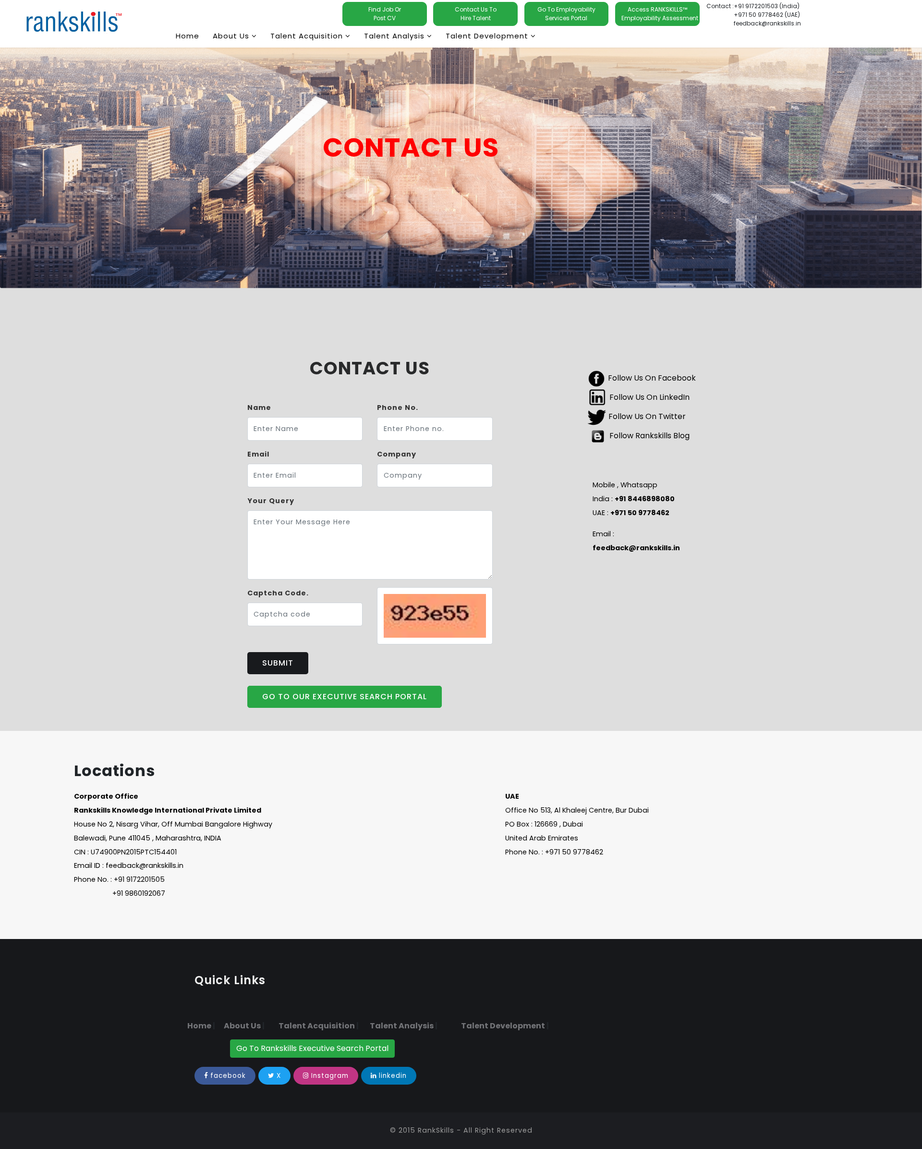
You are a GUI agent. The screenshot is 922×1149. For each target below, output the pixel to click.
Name (259, 407)
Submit (277, 662)
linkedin (393, 1075)
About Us (242, 1025)
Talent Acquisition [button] (307, 36)
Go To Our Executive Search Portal (344, 696)
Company (396, 454)
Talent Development (503, 1025)
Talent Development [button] (488, 36)
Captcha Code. (278, 593)
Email (258, 454)
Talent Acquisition (317, 1025)
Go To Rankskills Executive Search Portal (312, 1048)
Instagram (330, 1075)
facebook (228, 1075)
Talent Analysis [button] (395, 36)
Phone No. (397, 407)
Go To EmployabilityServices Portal (566, 13)
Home (187, 36)
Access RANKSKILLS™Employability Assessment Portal (660, 13)
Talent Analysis (402, 1025)
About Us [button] (232, 36)
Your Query (270, 501)
